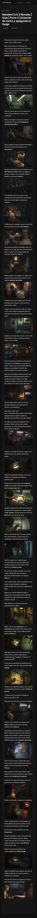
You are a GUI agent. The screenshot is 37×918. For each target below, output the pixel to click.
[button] (23, 2)
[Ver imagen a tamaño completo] (18, 73)
